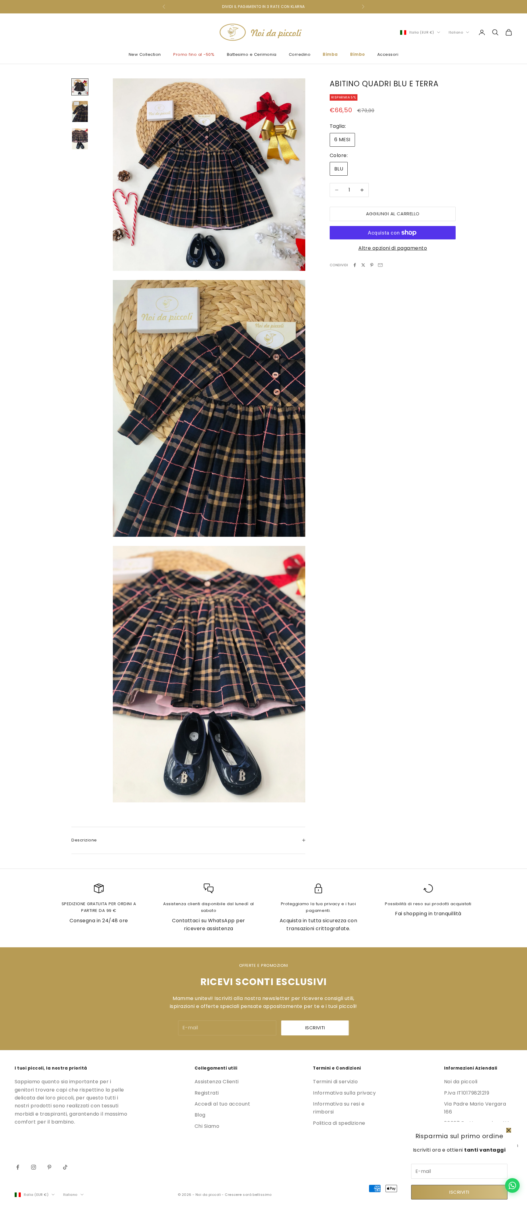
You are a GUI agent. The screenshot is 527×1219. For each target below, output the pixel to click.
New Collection (145, 54)
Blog (200, 1114)
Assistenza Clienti (217, 1081)
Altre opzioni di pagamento (392, 248)
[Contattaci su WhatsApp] (512, 1185)
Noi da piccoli (461, 1081)
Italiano (456, 32)
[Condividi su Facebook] (354, 265)
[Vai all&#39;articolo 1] (79, 86)
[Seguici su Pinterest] (49, 1167)
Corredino (300, 54)
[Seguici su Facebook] (18, 1167)
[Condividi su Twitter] (363, 265)
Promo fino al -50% (194, 54)
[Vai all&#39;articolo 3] (79, 138)
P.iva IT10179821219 (466, 1092)
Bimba (330, 54)
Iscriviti (459, 1192)
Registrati (207, 1092)
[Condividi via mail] (380, 265)
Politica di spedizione (339, 1123)
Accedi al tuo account (222, 1103)
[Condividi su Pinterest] (371, 265)
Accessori (388, 54)
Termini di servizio (335, 1081)
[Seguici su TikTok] (65, 1167)
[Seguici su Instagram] (33, 1167)
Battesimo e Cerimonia (252, 54)
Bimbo (357, 54)
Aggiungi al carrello (393, 213)
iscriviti (315, 1027)
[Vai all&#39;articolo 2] (79, 111)
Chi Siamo (207, 1126)
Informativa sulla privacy (344, 1092)
